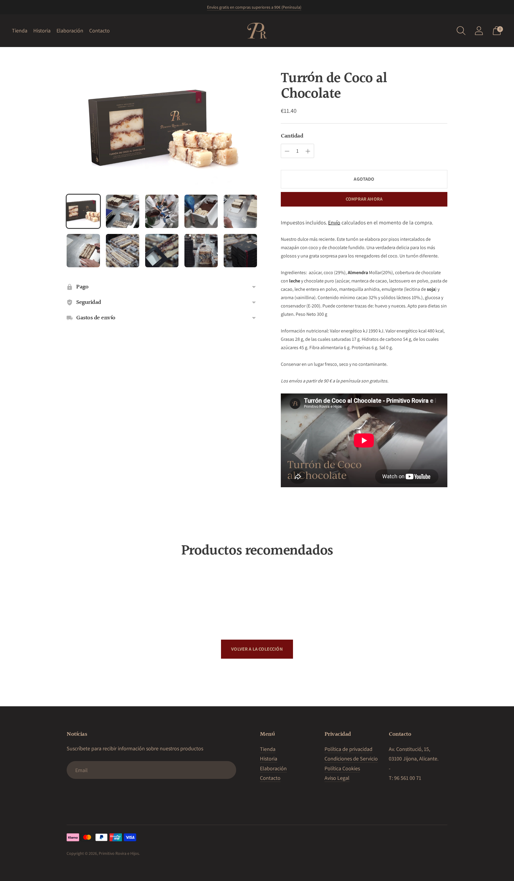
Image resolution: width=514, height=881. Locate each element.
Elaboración (70, 30)
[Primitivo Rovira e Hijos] (257, 30)
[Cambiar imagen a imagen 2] (122, 211)
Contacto (99, 30)
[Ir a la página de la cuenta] (479, 30)
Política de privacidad (348, 749)
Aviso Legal (337, 777)
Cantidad (292, 136)
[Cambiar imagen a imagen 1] (83, 211)
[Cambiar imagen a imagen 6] (83, 250)
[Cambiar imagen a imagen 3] (161, 211)
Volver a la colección (257, 649)
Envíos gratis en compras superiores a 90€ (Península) (254, 7)
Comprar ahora (364, 199)
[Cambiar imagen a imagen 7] (122, 250)
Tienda (19, 30)
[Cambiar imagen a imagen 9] (201, 250)
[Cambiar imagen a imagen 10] (240, 250)
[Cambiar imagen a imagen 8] (161, 250)
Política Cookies (342, 768)
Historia (42, 30)
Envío (334, 222)
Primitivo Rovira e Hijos (119, 853)
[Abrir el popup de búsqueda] (461, 30)
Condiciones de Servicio (351, 758)
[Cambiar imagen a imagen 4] (201, 211)
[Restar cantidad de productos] (308, 151)
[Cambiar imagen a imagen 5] (240, 211)
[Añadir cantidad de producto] (287, 151)
